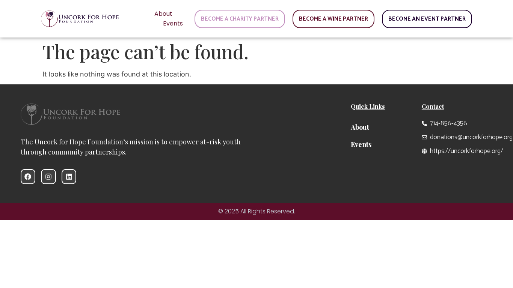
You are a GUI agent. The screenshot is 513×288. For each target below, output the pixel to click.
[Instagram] (48, 176)
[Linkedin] (69, 176)
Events (173, 23)
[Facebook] (28, 176)
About (163, 13)
